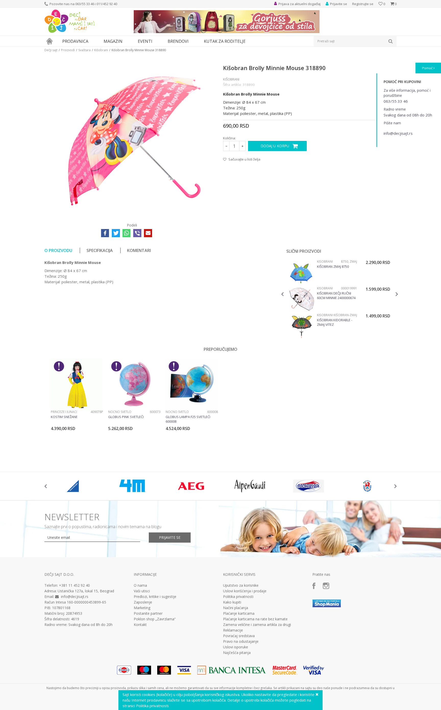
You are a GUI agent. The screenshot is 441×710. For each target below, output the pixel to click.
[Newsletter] (269, 50)
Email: (130, 57)
